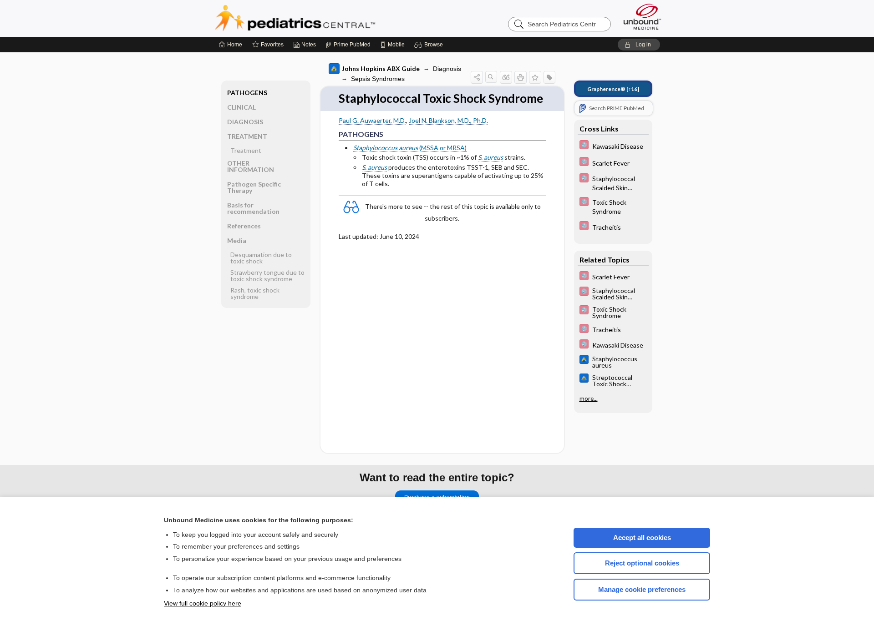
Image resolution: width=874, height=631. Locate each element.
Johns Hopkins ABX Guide (381, 68)
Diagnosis (447, 68)
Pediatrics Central (328, 18)
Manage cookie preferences (642, 589)
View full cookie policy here (202, 603)
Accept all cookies (642, 537)
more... (588, 398)
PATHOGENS (247, 92)
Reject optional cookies (642, 563)
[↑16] (613, 89)
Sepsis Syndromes (378, 78)
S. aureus (490, 157)
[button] (430, 44)
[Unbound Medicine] (642, 16)
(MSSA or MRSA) (410, 147)
